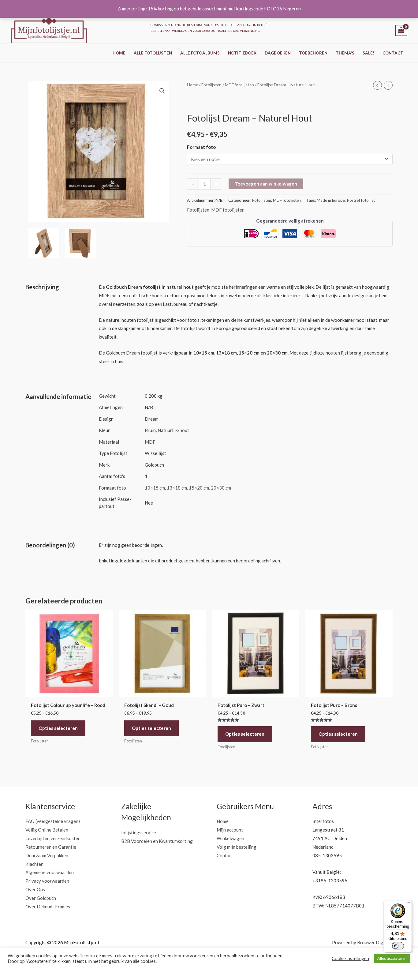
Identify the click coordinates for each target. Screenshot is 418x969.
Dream (152, 419)
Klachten (34, 864)
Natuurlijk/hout (173, 430)
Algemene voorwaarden (49, 872)
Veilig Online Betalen (46, 829)
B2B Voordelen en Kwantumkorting (157, 841)
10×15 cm (155, 487)
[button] (162, 90)
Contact (393, 53)
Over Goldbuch (40, 898)
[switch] (398, 945)
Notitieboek (242, 53)
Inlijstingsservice (138, 832)
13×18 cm (177, 487)
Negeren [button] (292, 8)
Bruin (150, 430)
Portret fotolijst (361, 199)
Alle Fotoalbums (200, 53)
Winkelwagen (230, 838)
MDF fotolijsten (239, 84)
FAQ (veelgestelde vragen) (52, 821)
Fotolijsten (211, 84)
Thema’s (345, 53)
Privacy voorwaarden (47, 881)
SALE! (368, 53)
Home (119, 53)
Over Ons (35, 889)
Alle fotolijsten (153, 53)
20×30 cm (221, 487)
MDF (150, 442)
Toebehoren (313, 53)
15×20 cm (199, 487)
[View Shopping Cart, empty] (401, 30)
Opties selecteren (58, 728)
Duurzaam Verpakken (46, 855)
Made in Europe (331, 199)
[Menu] (408, 903)
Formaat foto (201, 146)
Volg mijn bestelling (236, 847)
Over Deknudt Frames (47, 906)
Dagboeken (278, 53)
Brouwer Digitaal (375, 942)
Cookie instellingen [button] (350, 958)
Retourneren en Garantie (50, 847)
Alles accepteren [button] (392, 958)
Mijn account (230, 829)
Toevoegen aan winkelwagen (266, 183)
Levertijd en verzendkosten (52, 838)
